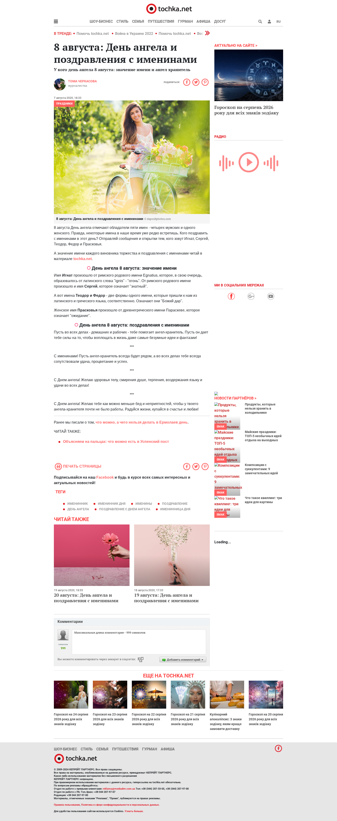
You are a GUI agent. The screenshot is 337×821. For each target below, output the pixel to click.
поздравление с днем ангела (124, 509)
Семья (138, 21)
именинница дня (175, 509)
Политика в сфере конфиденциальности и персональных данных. (120, 804)
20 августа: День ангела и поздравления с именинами (86, 598)
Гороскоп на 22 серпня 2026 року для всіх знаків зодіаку (149, 719)
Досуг (220, 21)
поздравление (175, 503)
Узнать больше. (134, 811)
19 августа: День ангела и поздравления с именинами (166, 598)
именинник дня (111, 503)
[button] (269, 21)
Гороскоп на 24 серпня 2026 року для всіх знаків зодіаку (71, 719)
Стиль (122, 21)
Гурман (185, 21)
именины (143, 503)
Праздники (64, 103)
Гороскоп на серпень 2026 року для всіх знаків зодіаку (246, 110)
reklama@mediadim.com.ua (119, 788)
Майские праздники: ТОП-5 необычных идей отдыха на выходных (263, 436)
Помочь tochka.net (93, 33)
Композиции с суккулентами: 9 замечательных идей (261, 469)
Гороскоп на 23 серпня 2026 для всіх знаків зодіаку (110, 719)
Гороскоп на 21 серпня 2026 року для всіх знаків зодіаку (188, 719)
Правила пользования (67, 804)
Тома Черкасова (82, 81)
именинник (77, 503)
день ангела (78, 509)
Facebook (105, 477)
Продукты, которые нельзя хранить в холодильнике (260, 408)
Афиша (203, 21)
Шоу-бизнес (101, 21)
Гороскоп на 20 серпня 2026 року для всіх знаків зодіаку (266, 719)
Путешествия (161, 21)
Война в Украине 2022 (134, 33)
